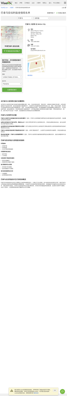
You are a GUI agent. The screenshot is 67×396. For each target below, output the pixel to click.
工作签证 (27, 3)
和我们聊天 (62, 13)
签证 (16, 3)
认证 (33, 3)
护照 (21, 3)
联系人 (45, 3)
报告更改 (30, 75)
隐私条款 (36, 393)
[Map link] (36, 63)
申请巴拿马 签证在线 (12, 46)
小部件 (39, 3)
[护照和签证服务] (6, 3)
